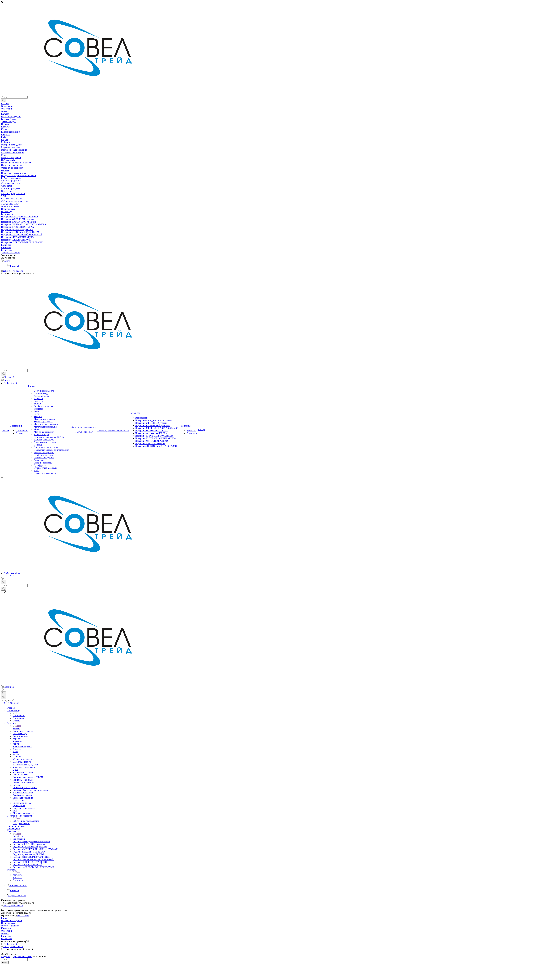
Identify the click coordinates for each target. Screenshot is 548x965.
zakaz (5, 271)
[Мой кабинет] (2, 579)
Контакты (17, 875)
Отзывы (5, 933)
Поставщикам (8, 923)
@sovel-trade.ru (15, 271)
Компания (6, 928)
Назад (18, 713)
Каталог (16, 728)
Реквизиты (6, 938)
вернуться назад (9, 915)
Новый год (18, 836)
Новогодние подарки (11, 920)
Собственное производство (26, 821)
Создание (5, 956)
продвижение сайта (22, 956)
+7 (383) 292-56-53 (11, 252)
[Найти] (3, 100)
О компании (19, 715)
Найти (4, 962)
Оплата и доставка (10, 925)
